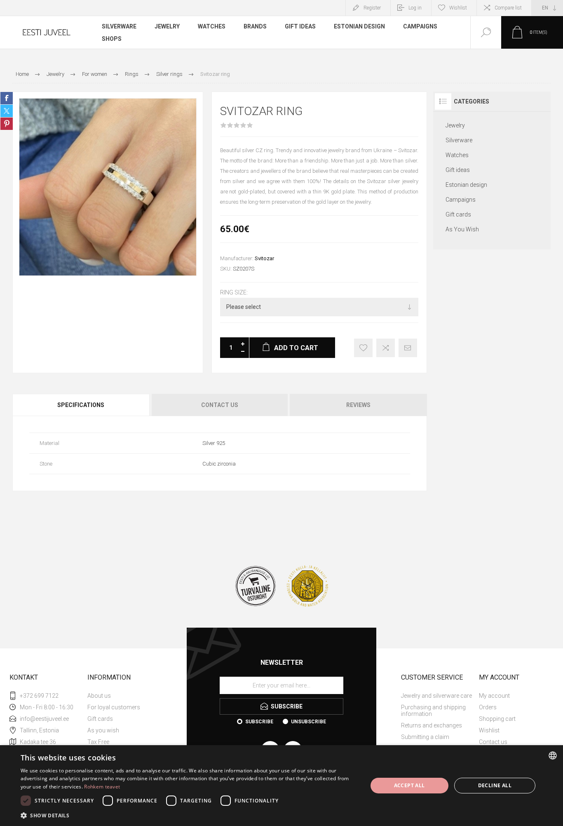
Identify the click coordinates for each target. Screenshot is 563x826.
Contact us (493, 742)
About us (99, 695)
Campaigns (461, 199)
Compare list (508, 8)
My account (494, 695)
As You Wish (462, 229)
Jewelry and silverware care (436, 695)
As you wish (103, 730)
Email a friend (408, 348)
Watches (457, 155)
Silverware (459, 140)
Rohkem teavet (102, 786)
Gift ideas (458, 170)
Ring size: (234, 292)
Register (372, 8)
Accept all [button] (409, 785)
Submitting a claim (425, 737)
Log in (415, 8)
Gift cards (458, 214)
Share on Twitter (6, 111)
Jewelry (455, 125)
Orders (488, 707)
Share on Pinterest (6, 124)
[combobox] (553, 755)
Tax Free (98, 742)
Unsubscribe (308, 722)
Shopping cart (497, 718)
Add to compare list (385, 348)
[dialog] (281, 785)
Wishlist (489, 730)
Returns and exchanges (431, 725)
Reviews (358, 405)
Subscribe (259, 722)
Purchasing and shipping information (433, 710)
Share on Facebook (6, 98)
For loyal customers (113, 707)
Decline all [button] (494, 785)
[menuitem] (125, 695)
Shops (112, 38)
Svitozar (264, 258)
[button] (189, 815)
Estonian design (466, 184)
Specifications (80, 405)
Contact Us (219, 405)
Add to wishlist (363, 348)
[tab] (81, 405)
